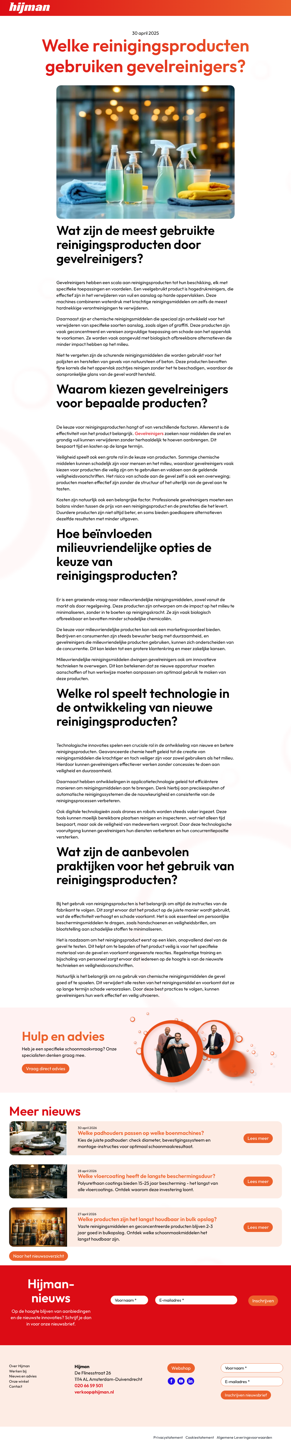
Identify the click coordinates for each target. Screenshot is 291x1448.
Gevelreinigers (149, 433)
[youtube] (181, 1381)
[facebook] (171, 1381)
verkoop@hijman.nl (94, 1392)
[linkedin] (190, 1381)
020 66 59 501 (89, 1385)
